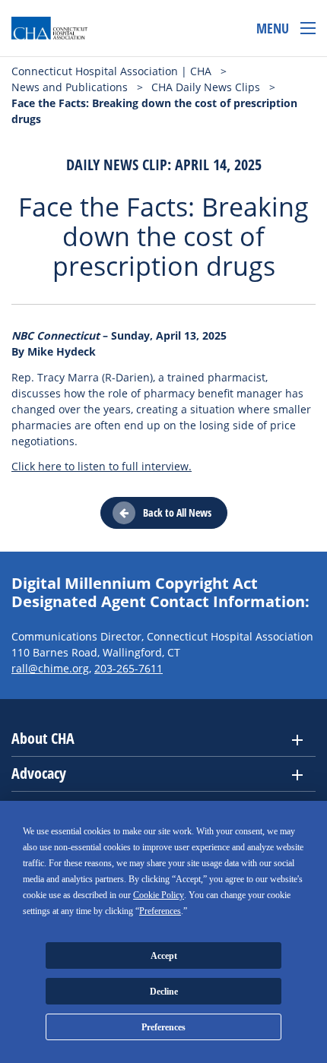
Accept (164, 956)
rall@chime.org (50, 668)
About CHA (43, 738)
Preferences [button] (160, 911)
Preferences (163, 1027)
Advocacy (38, 773)
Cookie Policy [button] (158, 895)
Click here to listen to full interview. (101, 466)
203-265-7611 (128, 668)
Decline (164, 991)
